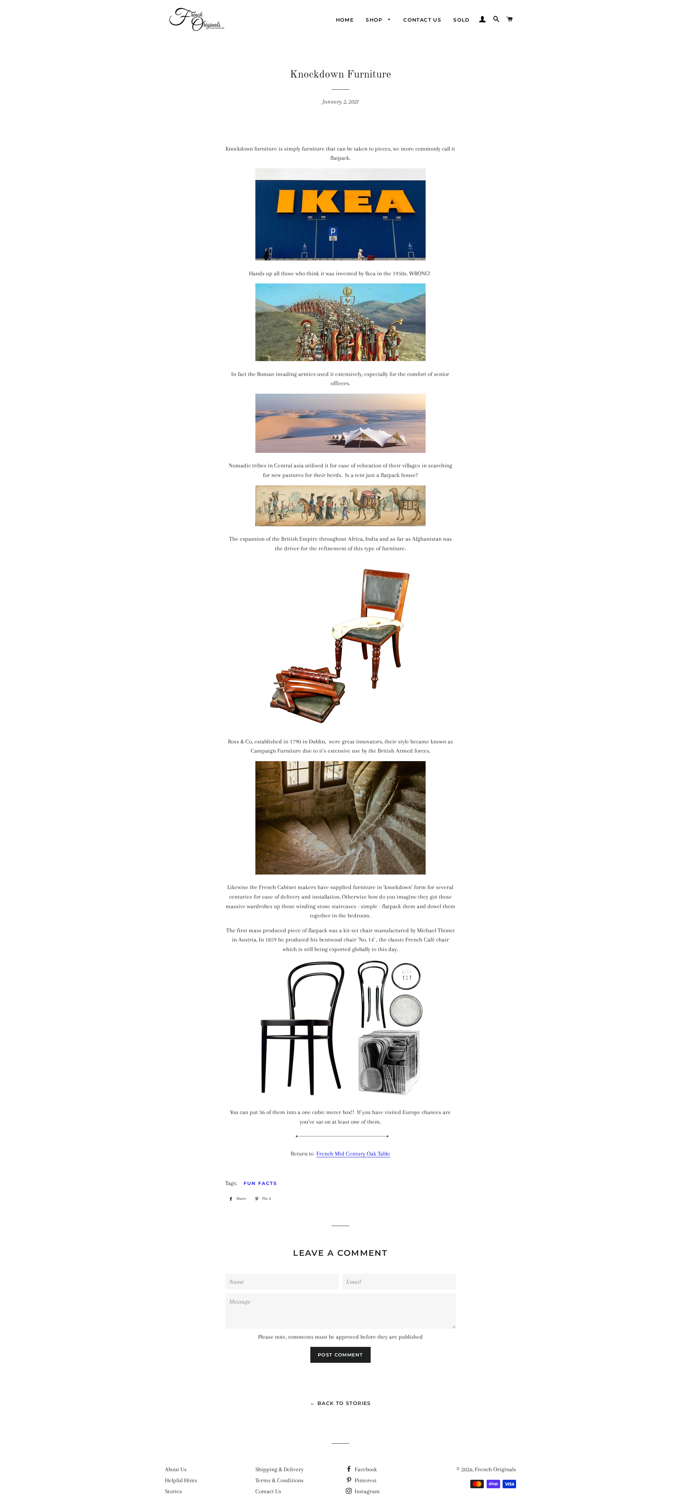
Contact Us (422, 20)
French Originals (495, 1469)
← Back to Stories (340, 1403)
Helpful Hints (181, 1480)
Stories (173, 1491)
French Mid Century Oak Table (353, 1153)
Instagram (366, 1491)
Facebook (365, 1469)
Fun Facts (260, 1183)
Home (345, 20)
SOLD (461, 20)
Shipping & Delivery (279, 1469)
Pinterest (365, 1480)
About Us (176, 1469)
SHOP (375, 20)
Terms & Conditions (279, 1480)
